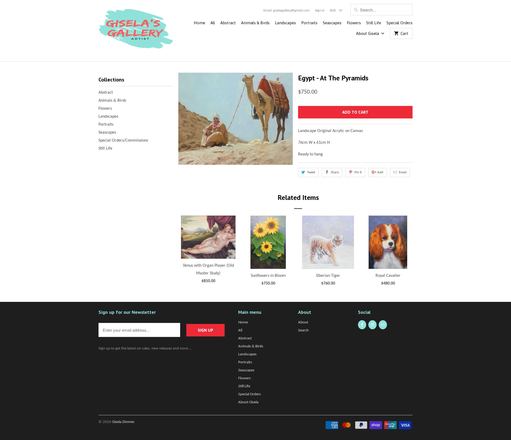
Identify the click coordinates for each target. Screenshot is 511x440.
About (303, 322)
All (213, 22)
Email (402, 172)
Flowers (354, 22)
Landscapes (285, 22)
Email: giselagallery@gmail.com (286, 10)
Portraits (309, 22)
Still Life (373, 22)
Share (335, 172)
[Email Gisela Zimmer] (383, 324)
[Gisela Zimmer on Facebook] (362, 324)
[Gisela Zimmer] (135, 30)
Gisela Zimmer (123, 422)
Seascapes (332, 22)
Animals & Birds (255, 22)
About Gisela (368, 33)
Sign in (319, 10)
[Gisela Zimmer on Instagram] (372, 324)
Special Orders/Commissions (123, 140)
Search (303, 330)
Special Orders (399, 22)
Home (199, 22)
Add (380, 172)
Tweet (311, 172)
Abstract (228, 22)
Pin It (358, 172)
